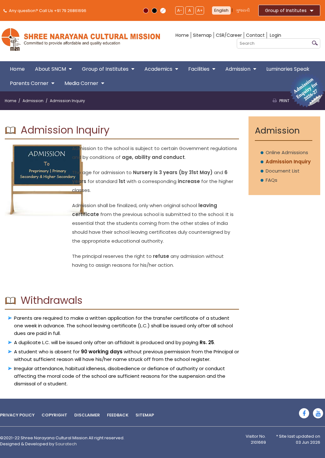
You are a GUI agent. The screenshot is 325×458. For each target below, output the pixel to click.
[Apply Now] (307, 90)
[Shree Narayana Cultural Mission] (81, 39)
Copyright (54, 415)
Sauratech (66, 444)
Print (284, 100)
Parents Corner (29, 83)
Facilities (198, 69)
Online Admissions (287, 152)
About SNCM (50, 69)
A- (179, 10)
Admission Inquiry (288, 161)
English (221, 10)
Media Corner (81, 83)
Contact (255, 35)
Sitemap (202, 35)
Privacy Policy (17, 415)
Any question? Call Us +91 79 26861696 (47, 11)
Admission (237, 69)
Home (182, 35)
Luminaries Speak (287, 69)
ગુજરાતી (243, 10)
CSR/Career (229, 35)
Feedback (118, 415)
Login (275, 35)
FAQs (271, 180)
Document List (283, 170)
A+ (200, 10)
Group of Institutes (286, 10)
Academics (158, 69)
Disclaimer (87, 415)
